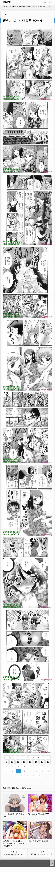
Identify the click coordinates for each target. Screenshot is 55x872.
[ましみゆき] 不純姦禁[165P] (39, 814)
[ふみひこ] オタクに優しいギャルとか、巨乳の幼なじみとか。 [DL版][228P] (14, 843)
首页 (5, 6)
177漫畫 (6, 2)
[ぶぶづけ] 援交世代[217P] (38, 841)
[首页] (52, 854)
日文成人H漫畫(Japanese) (17, 6)
